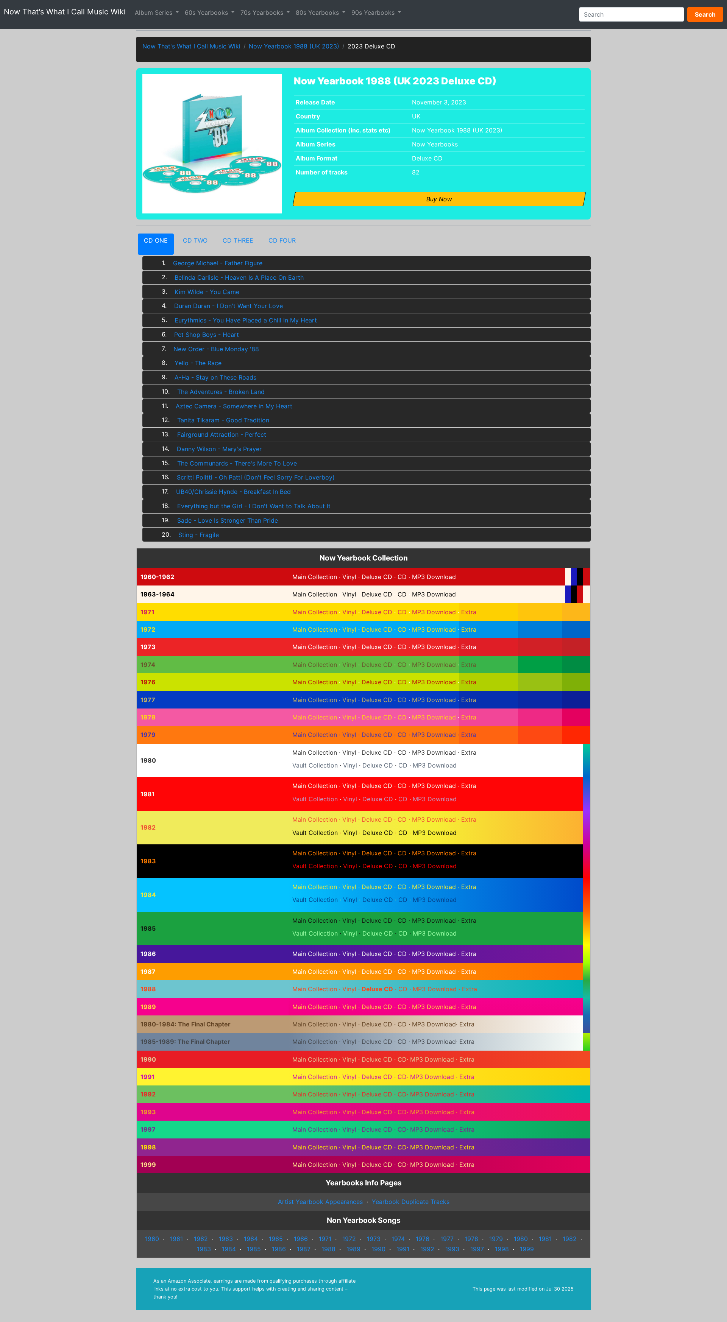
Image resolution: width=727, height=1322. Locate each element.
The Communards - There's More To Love (237, 463)
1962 (200, 1239)
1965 (275, 1239)
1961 (175, 1239)
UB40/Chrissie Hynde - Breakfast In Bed (233, 491)
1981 (544, 1239)
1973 (373, 1239)
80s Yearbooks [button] (318, 12)
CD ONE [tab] (156, 240)
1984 (228, 1249)
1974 (397, 1239)
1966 (300, 1239)
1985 (253, 1249)
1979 (495, 1239)
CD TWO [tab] (195, 240)
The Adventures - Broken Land (221, 392)
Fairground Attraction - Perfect (221, 434)
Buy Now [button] (439, 199)
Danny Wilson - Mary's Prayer (219, 449)
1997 (476, 1249)
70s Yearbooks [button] (262, 12)
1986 (278, 1249)
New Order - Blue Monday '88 (216, 349)
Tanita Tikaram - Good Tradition (223, 420)
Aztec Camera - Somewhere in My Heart (234, 406)
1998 (501, 1249)
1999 (526, 1249)
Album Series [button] (154, 12)
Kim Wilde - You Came (207, 292)
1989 (352, 1249)
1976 (421, 1239)
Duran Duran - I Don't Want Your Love (228, 306)
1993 (451, 1249)
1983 (203, 1249)
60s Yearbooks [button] (207, 12)
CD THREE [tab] (238, 240)
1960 (152, 1239)
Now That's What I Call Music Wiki (65, 11)
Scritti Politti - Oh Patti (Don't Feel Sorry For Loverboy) (256, 477)
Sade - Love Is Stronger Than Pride (227, 520)
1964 (250, 1239)
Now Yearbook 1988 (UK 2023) (294, 46)
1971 (324, 1239)
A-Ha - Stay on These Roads (215, 377)
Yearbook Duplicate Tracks (410, 1201)
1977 (446, 1239)
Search (705, 14)
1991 (402, 1249)
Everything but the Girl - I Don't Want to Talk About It (254, 506)
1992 (426, 1249)
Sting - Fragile (198, 535)
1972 (348, 1239)
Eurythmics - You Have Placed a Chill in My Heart (246, 320)
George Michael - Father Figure (217, 263)
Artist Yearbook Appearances (320, 1201)
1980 (520, 1239)
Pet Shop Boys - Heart (206, 334)
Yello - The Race (198, 363)
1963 (225, 1239)
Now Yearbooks (435, 144)
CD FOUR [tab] (282, 240)
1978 (470, 1239)
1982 (569, 1239)
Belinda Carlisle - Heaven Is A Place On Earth (239, 277)
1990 (377, 1249)
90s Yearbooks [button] (373, 12)
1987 (302, 1249)
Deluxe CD (427, 158)
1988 (327, 1249)
